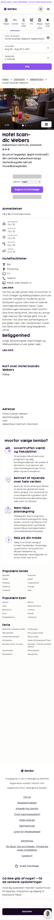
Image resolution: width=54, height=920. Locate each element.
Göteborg (32, 617)
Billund (30, 602)
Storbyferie (7, 640)
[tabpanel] (27, 51)
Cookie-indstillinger (29, 866)
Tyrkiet (5, 579)
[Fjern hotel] (48, 37)
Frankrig (6, 583)
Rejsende (9, 56)
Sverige (31, 587)
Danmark (19, 79)
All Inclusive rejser (35, 633)
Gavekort (27, 856)
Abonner (27, 912)
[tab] (6, 24)
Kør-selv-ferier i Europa (12, 644)
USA (29, 590)
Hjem (5, 79)
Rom (4, 614)
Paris (4, 606)
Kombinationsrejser (10, 637)
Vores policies (27, 820)
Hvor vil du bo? (12, 36)
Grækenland (33, 583)
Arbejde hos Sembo (27, 808)
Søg (27, 66)
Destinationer (27, 826)
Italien (30, 579)
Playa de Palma (34, 606)
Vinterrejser (33, 629)
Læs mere (7, 287)
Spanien (6, 575)
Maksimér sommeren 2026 (13, 629)
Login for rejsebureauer (27, 831)
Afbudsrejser (7, 633)
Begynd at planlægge (27, 190)
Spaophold (32, 654)
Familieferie (7, 654)
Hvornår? (9, 46)
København (36, 79)
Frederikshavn (8, 617)
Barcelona (6, 610)
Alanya (5, 602)
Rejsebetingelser (27, 803)
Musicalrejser (33, 650)
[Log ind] (40, 9)
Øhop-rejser (33, 637)
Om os (27, 797)
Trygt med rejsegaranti (27, 814)
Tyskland (6, 587)
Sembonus (27, 841)
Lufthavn (16, 182)
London (31, 610)
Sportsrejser (7, 650)
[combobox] (25, 39)
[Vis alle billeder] (46, 124)
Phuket (31, 614)
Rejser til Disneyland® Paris (39, 640)
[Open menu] (48, 9)
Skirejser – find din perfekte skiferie (39, 645)
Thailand (6, 590)
